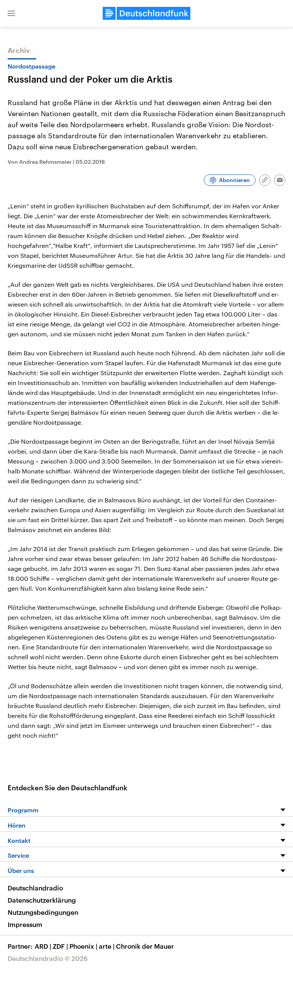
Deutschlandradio (35, 888)
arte (106, 946)
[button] (11, 13)
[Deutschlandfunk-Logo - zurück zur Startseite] (146, 13)
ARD (43, 946)
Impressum (25, 924)
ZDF (60, 946)
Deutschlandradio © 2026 (48, 958)
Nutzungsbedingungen (43, 912)
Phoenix (83, 946)
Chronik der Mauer (145, 946)
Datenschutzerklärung (42, 900)
